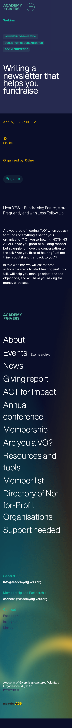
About (14, 339)
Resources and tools (29, 461)
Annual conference (23, 411)
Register (13, 178)
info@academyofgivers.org (22, 582)
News (13, 365)
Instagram (10, 622)
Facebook (10, 616)
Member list (23, 480)
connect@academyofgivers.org (25, 599)
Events (15, 352)
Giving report (26, 378)
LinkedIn (9, 628)
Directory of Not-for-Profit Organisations (32, 505)
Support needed (31, 529)
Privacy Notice (11, 689)
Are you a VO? (28, 442)
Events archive (40, 354)
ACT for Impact (29, 391)
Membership (25, 429)
